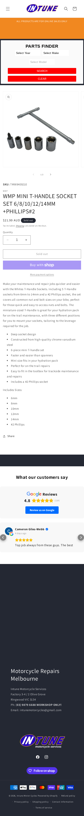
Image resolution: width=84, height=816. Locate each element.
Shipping (20, 225)
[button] (8, 8)
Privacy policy (21, 801)
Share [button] (11, 436)
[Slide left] (33, 174)
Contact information (62, 801)
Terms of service (44, 807)
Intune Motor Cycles (27, 795)
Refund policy (68, 795)
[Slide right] (50, 174)
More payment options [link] (42, 274)
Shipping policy (40, 801)
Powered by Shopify (48, 795)
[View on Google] (9, 531)
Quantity (8, 232)
